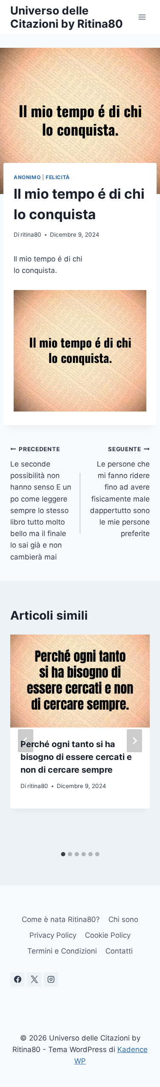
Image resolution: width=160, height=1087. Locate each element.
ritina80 (30, 234)
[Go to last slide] (25, 740)
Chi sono (123, 919)
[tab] (63, 854)
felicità (58, 177)
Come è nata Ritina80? (61, 919)
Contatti (119, 951)
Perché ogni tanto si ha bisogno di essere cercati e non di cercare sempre (76, 757)
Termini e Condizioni (62, 951)
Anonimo (27, 177)
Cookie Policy (108, 935)
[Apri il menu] (142, 16)
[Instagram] (51, 979)
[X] (34, 979)
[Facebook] (17, 979)
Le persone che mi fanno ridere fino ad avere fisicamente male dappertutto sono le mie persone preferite (120, 492)
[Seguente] (134, 740)
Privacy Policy (52, 935)
